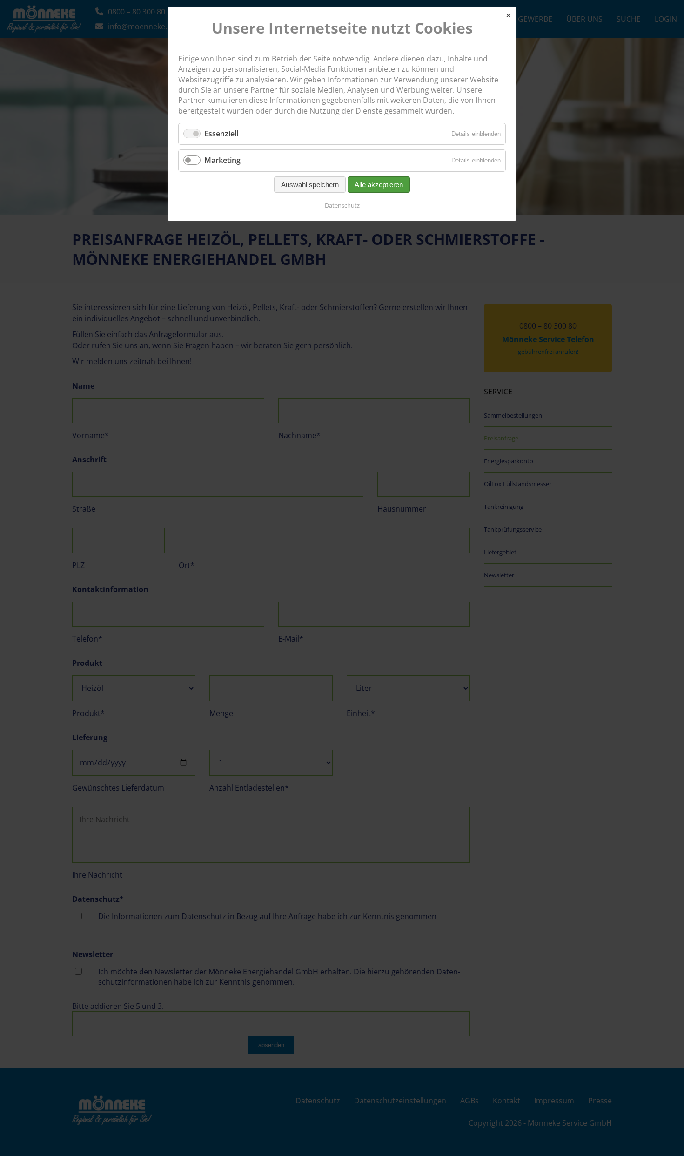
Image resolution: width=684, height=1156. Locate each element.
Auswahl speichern (310, 185)
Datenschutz (342, 205)
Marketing (222, 160)
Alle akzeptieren (379, 185)
